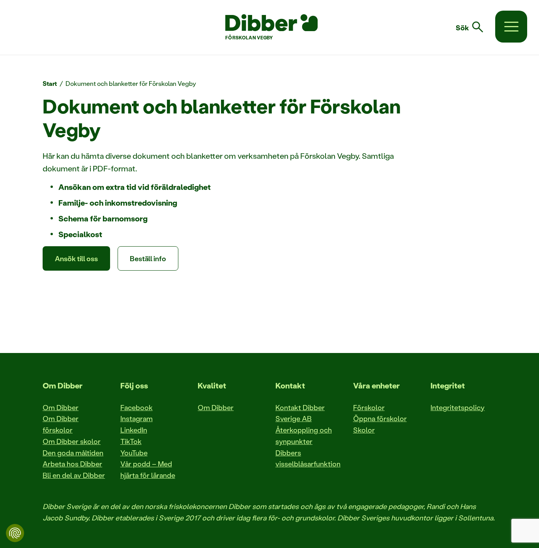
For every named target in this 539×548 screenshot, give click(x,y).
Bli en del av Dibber (74, 475)
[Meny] (511, 27)
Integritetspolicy (457, 407)
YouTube (134, 452)
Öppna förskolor (380, 418)
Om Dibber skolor (72, 441)
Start (50, 83)
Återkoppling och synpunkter (303, 435)
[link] (474, 27)
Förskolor (369, 407)
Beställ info (148, 258)
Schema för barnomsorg (103, 218)
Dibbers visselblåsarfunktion (308, 458)
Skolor (364, 430)
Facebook (136, 407)
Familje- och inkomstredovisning (117, 202)
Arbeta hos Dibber (72, 463)
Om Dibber (61, 407)
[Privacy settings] (15, 533)
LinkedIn (133, 430)
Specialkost (80, 234)
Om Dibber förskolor (61, 424)
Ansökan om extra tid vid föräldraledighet (134, 187)
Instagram (136, 418)
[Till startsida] (271, 22)
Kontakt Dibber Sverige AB (300, 413)
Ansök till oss (76, 258)
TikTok (131, 441)
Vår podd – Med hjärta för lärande (147, 469)
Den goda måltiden (73, 452)
